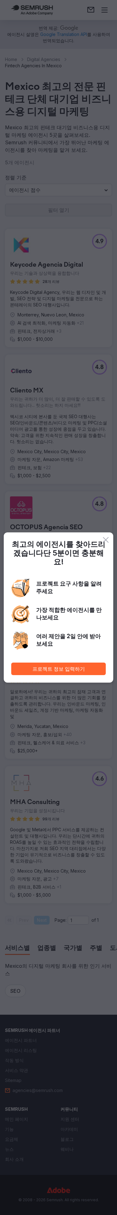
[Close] (105, 539)
